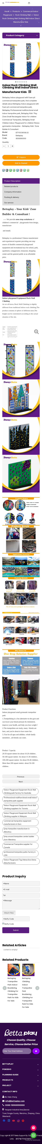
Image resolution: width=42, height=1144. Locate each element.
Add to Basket (21, 163)
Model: (5, 132)
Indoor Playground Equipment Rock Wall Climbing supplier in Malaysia (20, 814)
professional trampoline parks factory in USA (20, 853)
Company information (12, 192)
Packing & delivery (11, 197)
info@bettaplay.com (14, 1101)
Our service (8, 203)
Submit (16, 930)
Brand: (4, 135)
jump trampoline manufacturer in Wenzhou (17, 830)
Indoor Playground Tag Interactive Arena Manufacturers (20, 861)
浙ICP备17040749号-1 (24, 1139)
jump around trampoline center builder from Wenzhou (19, 838)
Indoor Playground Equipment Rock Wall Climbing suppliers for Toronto (20, 807)
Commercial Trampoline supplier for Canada (18, 845)
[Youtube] (14, 1121)
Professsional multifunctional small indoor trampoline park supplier (20, 799)
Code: (4, 138)
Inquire (22, 157)
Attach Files (9, 913)
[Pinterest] (23, 1121)
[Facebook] (4, 1121)
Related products (11, 186)
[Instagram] (18, 1121)
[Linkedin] (9, 1121)
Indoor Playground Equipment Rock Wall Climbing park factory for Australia (20, 791)
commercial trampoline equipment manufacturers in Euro (17, 822)
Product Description (12, 181)
